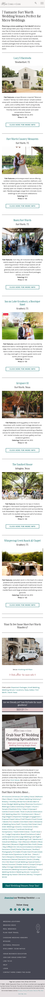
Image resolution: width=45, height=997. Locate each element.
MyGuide (6, 941)
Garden (16, 822)
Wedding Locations (11, 921)
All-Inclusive (6, 797)
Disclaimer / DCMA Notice (14, 948)
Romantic (22, 859)
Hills (35, 827)
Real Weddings (9, 929)
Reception (11, 857)
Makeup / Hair (16, 842)
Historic (5, 829)
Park (13, 849)
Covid (11, 812)
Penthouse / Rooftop (31, 849)
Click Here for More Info (22, 125)
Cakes (12, 807)
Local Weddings (21, 839)
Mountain (6, 844)
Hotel (21, 832)
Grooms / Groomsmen (24, 827)
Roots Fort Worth (22, 220)
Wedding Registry (35, 869)
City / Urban (22, 809)
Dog (3, 817)
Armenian (16, 797)
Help (5, 965)
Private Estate (37, 852)
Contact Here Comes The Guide (17, 972)
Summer (12, 864)
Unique (32, 864)
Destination (37, 812)
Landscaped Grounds (10, 837)
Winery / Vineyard (34, 874)
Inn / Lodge (6, 834)
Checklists (13, 809)
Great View (37, 824)
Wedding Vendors (8, 872)
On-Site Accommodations (24, 847)
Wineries (22, 874)
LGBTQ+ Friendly (8, 839)
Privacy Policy (22, 990)
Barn (4, 799)
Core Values (15, 780)
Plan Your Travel (11, 932)
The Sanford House (22, 464)
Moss (40, 842)
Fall (23, 819)
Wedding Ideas (9, 925)
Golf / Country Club (24, 824)
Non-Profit (33, 844)
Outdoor (38, 847)
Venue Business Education (15, 953)
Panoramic (6, 849)
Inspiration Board (18, 834)
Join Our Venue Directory (14, 957)
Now (22, 709)
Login (5, 968)
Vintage (10, 867)
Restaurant (6, 859)
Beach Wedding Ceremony (30, 799)
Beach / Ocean (13, 799)
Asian (32, 797)
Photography (7, 852)
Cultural (29, 812)
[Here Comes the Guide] (11, 3)
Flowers (28, 819)
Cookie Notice (33, 990)
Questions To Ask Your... (23, 854)
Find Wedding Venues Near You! (23, 885)
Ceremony (20, 807)
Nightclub (23, 844)
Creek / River (20, 812)
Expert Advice (15, 819)
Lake (38, 834)
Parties (19, 849)
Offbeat (10, 847)
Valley (4, 867)
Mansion (26, 842)
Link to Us (7, 961)
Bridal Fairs (22, 802)
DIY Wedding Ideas (10, 814)
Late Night (36, 837)
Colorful (5, 812)
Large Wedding (25, 837)
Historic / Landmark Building (20, 829)
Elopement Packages (19, 687)
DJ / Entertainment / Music (28, 814)
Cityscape (32, 809)
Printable (16, 852)
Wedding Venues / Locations (13, 690)
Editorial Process (11, 945)
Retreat (14, 859)
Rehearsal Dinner (22, 857)
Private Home (8, 854)
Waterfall (18, 867)
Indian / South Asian (33, 832)
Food (34, 819)
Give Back (24, 822)
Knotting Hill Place (25, 669)
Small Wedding (33, 687)
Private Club (26, 852)
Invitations (31, 834)
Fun (11, 822)
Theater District (22, 864)
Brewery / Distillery (9, 802)
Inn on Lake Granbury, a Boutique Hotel (22, 302)
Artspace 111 (22, 383)
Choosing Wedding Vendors (15, 937)
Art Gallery (25, 797)
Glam (31, 822)
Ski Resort (11, 862)
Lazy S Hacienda (22, 58)
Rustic (29, 859)
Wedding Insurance (19, 869)
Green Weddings (8, 827)
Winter (4, 877)
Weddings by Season (10, 874)
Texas (26, 690)
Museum (15, 844)
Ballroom (39, 797)
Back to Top (38, 924)
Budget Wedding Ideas (16, 804)
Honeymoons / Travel (10, 832)
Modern (34, 842)
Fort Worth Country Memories (22, 138)
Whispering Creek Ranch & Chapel (22, 540)
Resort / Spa (35, 857)
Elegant (9, 817)
